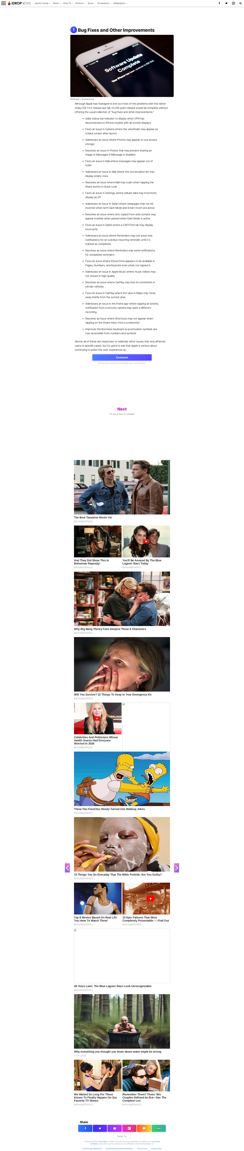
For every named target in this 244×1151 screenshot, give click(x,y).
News (56, 3)
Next (122, 409)
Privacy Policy (156, 1149)
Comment (122, 357)
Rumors (79, 3)
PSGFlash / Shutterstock (82, 99)
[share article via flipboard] (129, 1128)
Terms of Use (142, 1149)
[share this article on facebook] (85, 1128)
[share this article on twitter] (100, 1128)
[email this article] (115, 1128)
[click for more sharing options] (159, 1128)
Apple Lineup (42, 3)
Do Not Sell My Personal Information (119, 1149)
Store (90, 3)
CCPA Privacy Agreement (92, 1149)
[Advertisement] (122, 16)
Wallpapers (119, 3)
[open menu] (3, 3)
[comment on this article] (144, 1128)
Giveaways (103, 3)
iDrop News (103, 1142)
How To (67, 3)
